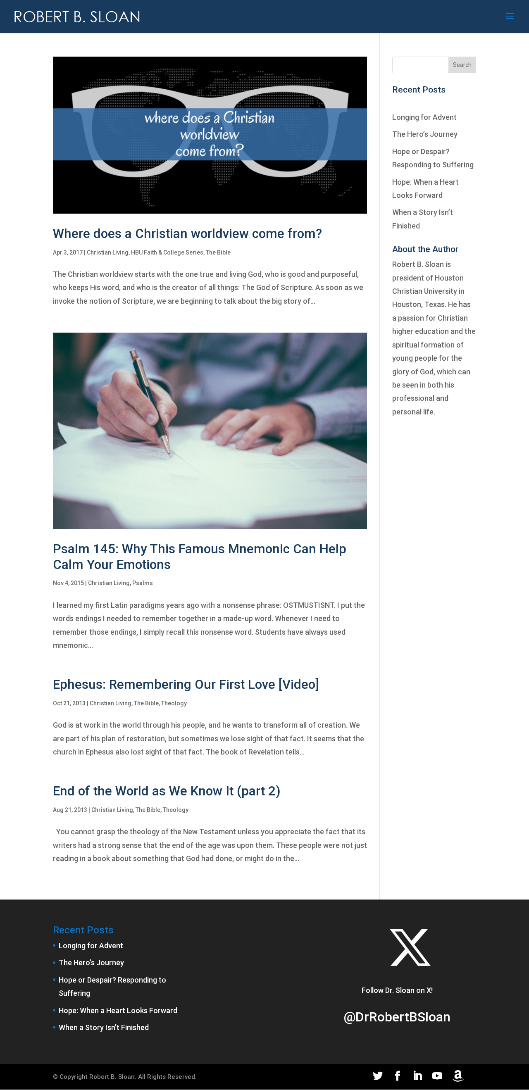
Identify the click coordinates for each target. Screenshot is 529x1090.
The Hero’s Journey (425, 134)
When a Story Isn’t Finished (104, 1027)
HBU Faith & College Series (167, 252)
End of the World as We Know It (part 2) (167, 791)
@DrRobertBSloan (396, 1017)
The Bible (218, 252)
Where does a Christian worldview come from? (187, 233)
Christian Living (108, 252)
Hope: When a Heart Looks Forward (118, 1010)
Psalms (142, 583)
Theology (174, 703)
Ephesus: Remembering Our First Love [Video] (186, 684)
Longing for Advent (424, 117)
